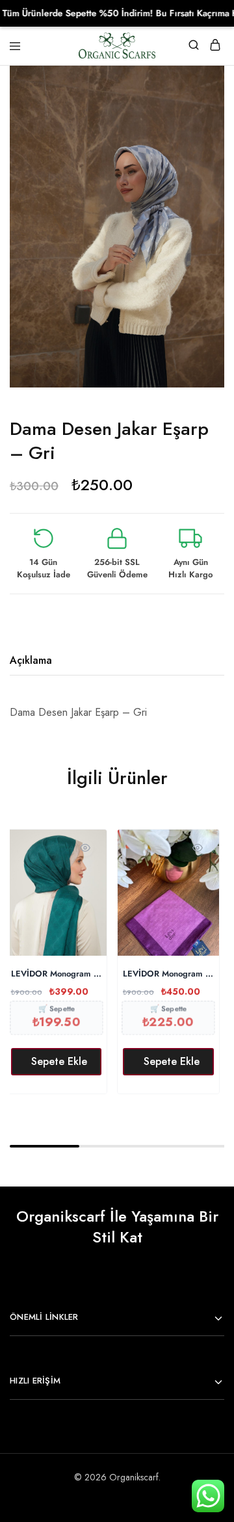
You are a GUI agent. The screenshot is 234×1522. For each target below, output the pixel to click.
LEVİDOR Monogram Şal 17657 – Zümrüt (56, 974)
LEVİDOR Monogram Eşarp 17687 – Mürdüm (168, 974)
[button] (56, 1061)
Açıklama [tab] (31, 660)
